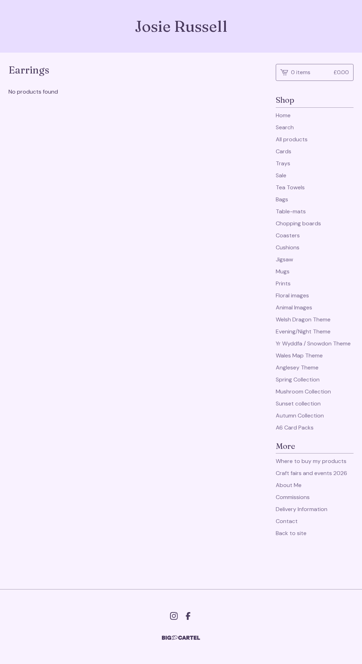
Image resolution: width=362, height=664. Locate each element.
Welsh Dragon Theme (303, 319)
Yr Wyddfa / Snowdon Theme (313, 343)
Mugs (283, 271)
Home (283, 115)
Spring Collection (298, 379)
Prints (283, 283)
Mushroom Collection (303, 391)
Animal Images (294, 307)
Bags (282, 199)
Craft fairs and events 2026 (311, 473)
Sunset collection (298, 403)
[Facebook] (188, 616)
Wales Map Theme (299, 355)
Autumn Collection (300, 415)
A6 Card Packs (295, 427)
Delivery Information (301, 509)
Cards (283, 151)
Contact (287, 521)
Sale (281, 175)
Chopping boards (298, 223)
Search (285, 127)
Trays (283, 163)
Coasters (288, 235)
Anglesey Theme (297, 367)
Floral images (292, 295)
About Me (289, 485)
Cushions (287, 247)
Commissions (293, 497)
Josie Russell (181, 26)
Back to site (291, 533)
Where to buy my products (311, 461)
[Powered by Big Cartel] (181, 638)
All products (292, 139)
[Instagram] (174, 616)
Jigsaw (284, 259)
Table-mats (291, 211)
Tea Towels (290, 187)
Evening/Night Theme (303, 331)
